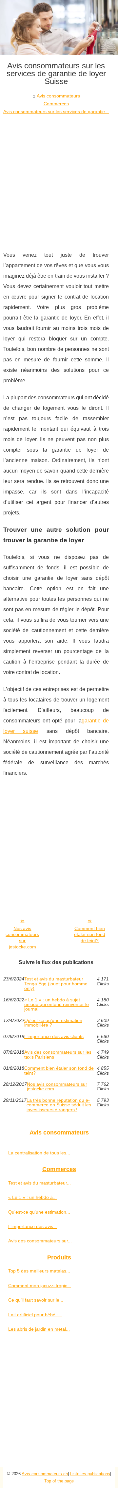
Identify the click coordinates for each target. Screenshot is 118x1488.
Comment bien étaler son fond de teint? (89, 934)
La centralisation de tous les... (39, 1152)
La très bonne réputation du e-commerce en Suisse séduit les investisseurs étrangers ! (59, 1105)
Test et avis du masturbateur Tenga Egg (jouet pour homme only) (56, 984)
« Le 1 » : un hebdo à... (32, 1197)
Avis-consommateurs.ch (45, 1473)
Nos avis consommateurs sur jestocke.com (22, 937)
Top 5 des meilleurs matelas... (39, 1270)
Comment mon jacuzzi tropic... (39, 1285)
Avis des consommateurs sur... (40, 1240)
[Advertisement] (59, 178)
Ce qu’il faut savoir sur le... (35, 1300)
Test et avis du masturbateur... (39, 1182)
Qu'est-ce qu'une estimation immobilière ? (53, 1023)
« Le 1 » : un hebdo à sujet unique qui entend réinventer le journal (56, 1004)
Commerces (56, 103)
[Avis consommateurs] (59, 27)
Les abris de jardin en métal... (39, 1329)
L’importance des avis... (32, 1226)
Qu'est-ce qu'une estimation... (39, 1212)
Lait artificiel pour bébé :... (35, 1314)
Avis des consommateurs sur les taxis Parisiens (57, 1054)
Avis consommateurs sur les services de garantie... (56, 111)
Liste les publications (90, 1473)
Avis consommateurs (58, 95)
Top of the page (59, 1481)
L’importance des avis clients (54, 1036)
